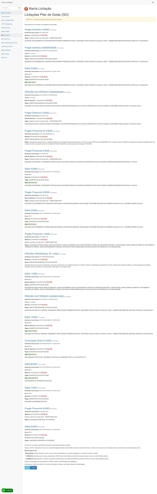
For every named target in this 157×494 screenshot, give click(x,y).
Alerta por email (7, 46)
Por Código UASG (8, 20)
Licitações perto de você (10, 43)
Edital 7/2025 (31, 387)
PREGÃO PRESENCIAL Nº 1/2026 (42, 253)
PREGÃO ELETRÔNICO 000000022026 (44, 91)
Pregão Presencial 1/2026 (37, 233)
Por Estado (6, 16)
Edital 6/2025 (31, 426)
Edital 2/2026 (31, 210)
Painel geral (6, 13)
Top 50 (5, 57)
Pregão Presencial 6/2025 (37, 408)
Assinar (33, 467)
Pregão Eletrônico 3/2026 (37, 29)
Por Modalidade (7, 24)
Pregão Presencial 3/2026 (37, 150)
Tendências (6, 39)
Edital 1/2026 (31, 273)
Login (27, 467)
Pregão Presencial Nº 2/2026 (38, 130)
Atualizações (7, 50)
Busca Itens (6, 28)
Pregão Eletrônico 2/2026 (37, 112)
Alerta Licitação (7, 2)
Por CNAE (6, 31)
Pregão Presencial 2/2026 (37, 192)
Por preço (6, 54)
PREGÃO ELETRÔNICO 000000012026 (44, 296)
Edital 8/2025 (31, 364)
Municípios (6, 35)
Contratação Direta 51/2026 (38, 340)
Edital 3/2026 (31, 68)
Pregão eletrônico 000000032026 (40, 47)
